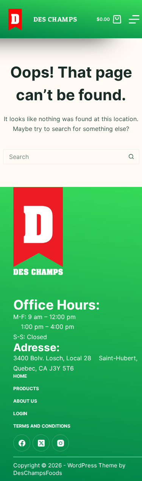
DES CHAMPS (55, 19)
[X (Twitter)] (41, 442)
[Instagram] (60, 442)
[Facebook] (21, 442)
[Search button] (131, 156)
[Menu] (134, 19)
